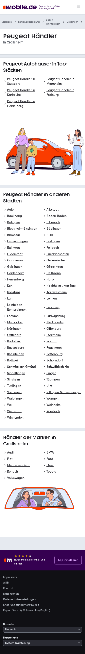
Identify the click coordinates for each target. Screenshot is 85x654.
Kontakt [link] (8, 588)
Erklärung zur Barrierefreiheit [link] (21, 605)
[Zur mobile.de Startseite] (35, 7)
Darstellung (10, 637)
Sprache (8, 624)
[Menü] (78, 7)
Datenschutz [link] (11, 593)
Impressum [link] (10, 577)
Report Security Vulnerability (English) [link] (26, 610)
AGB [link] (6, 582)
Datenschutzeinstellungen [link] (19, 599)
